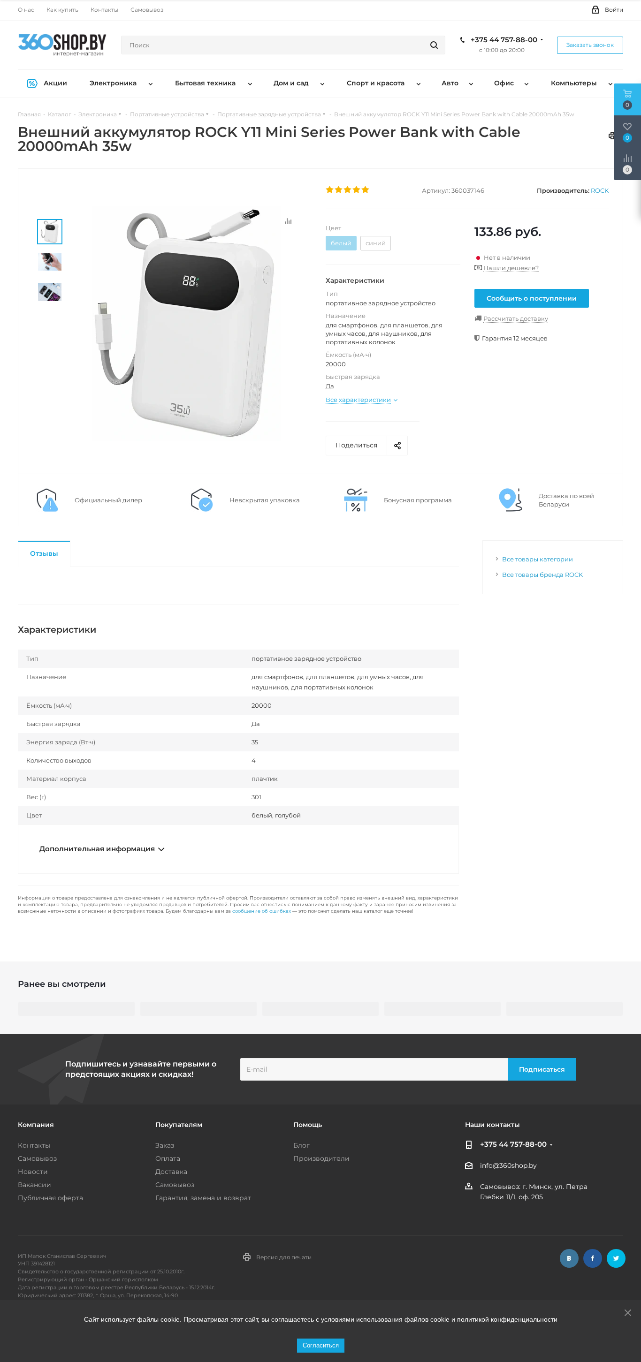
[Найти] (434, 45)
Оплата (167, 1158)
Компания (36, 1124)
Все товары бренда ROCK (542, 574)
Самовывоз (37, 1158)
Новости (33, 1171)
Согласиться (321, 1345)
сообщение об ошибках (261, 911)
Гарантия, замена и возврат (203, 1198)
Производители (321, 1158)
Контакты (34, 1145)
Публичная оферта (50, 1198)
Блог (301, 1145)
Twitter (616, 1258)
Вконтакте (569, 1258)
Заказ (164, 1145)
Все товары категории (537, 559)
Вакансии (34, 1184)
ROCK (600, 190)
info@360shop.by (508, 1166)
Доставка (171, 1171)
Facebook (592, 1258)
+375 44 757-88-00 (504, 40)
